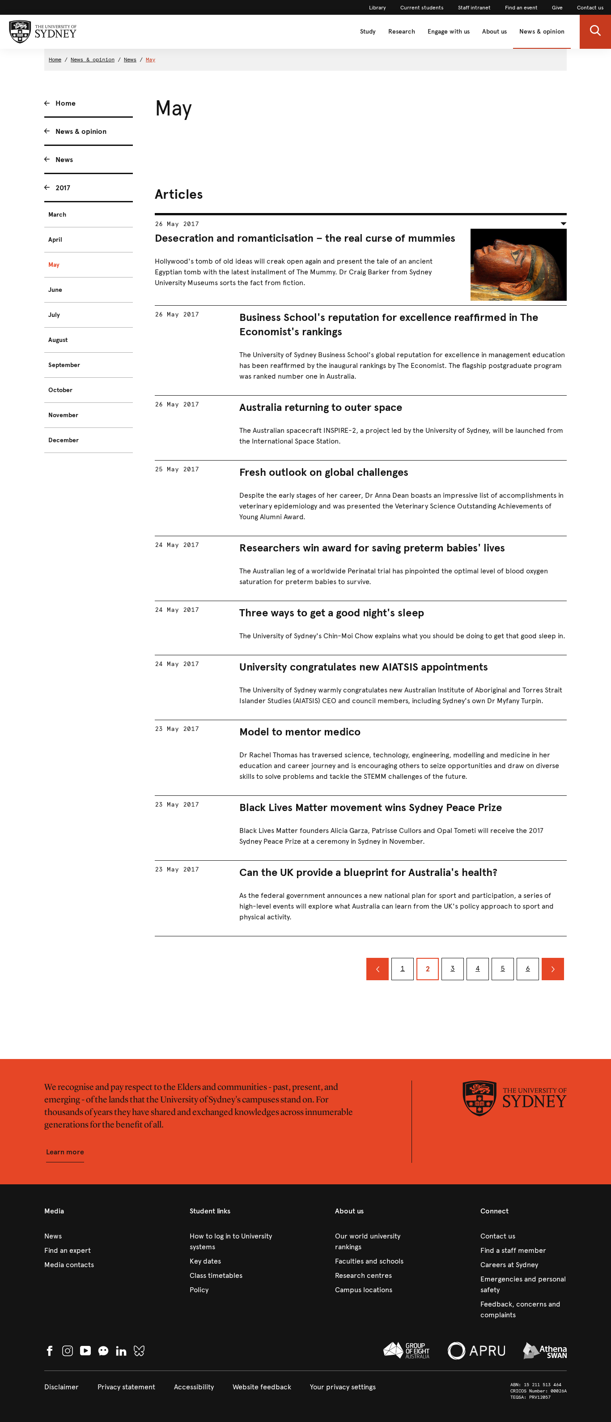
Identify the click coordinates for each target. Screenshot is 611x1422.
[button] (595, 32)
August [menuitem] (58, 340)
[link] (377, 7)
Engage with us (449, 31)
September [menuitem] (64, 365)
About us (494, 31)
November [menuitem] (63, 415)
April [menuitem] (55, 239)
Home (55, 59)
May (150, 59)
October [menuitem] (60, 390)
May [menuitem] (53, 265)
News (130, 59)
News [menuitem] (64, 159)
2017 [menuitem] (62, 188)
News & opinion (541, 31)
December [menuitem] (63, 440)
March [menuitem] (57, 214)
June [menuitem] (55, 290)
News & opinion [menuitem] (80, 131)
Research (401, 31)
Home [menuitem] (65, 103)
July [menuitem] (54, 315)
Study (368, 31)
